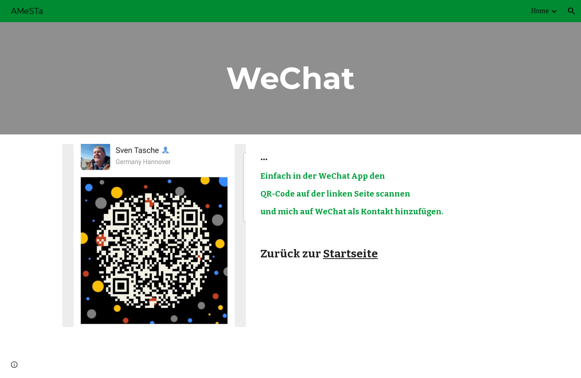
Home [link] (540, 11)
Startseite (350, 253)
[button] (571, 11)
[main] (290, 78)
